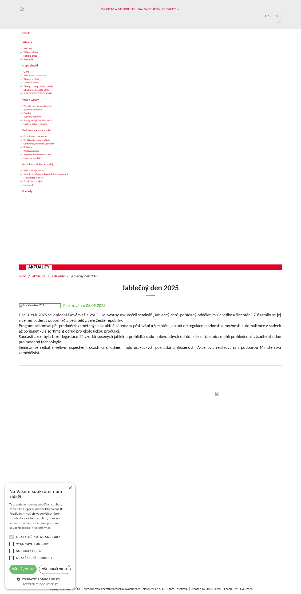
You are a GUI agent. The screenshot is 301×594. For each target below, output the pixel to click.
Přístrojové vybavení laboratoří (38, 120)
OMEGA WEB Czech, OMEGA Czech (229, 589)
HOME (26, 33)
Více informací (41, 528)
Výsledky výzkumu (32, 117)
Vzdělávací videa (31, 151)
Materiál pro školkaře (34, 178)
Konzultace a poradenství (35, 136)
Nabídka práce (30, 56)
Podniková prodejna (33, 181)
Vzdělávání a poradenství (36, 130)
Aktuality (28, 48)
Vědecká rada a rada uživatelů (37, 106)
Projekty (27, 113)
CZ (267, 16)
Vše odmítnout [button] (54, 569)
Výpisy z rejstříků (31, 79)
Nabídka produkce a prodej (37, 164)
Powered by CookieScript (40, 584)
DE (280, 22)
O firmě (27, 72)
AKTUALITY (38, 267)
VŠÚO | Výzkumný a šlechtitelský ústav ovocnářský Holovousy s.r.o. (117, 589)
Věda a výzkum (30, 100)
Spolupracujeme (31, 83)
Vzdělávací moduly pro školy (37, 140)
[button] (40, 579)
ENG (277, 16)
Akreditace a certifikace (35, 75)
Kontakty (27, 191)
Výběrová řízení (31, 52)
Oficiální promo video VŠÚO (36, 90)
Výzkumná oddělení (33, 110)
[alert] (40, 536)
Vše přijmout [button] (23, 569)
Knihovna (28, 147)
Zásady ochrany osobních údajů (38, 86)
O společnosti (30, 65)
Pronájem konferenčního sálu (37, 154)
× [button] (70, 488)
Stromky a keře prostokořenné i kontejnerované (46, 174)
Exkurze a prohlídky (33, 158)
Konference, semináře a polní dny (39, 144)
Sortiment (28, 185)
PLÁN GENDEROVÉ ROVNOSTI (38, 93)
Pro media (28, 59)
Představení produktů (34, 170)
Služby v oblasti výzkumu (35, 124)
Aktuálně (27, 42)
